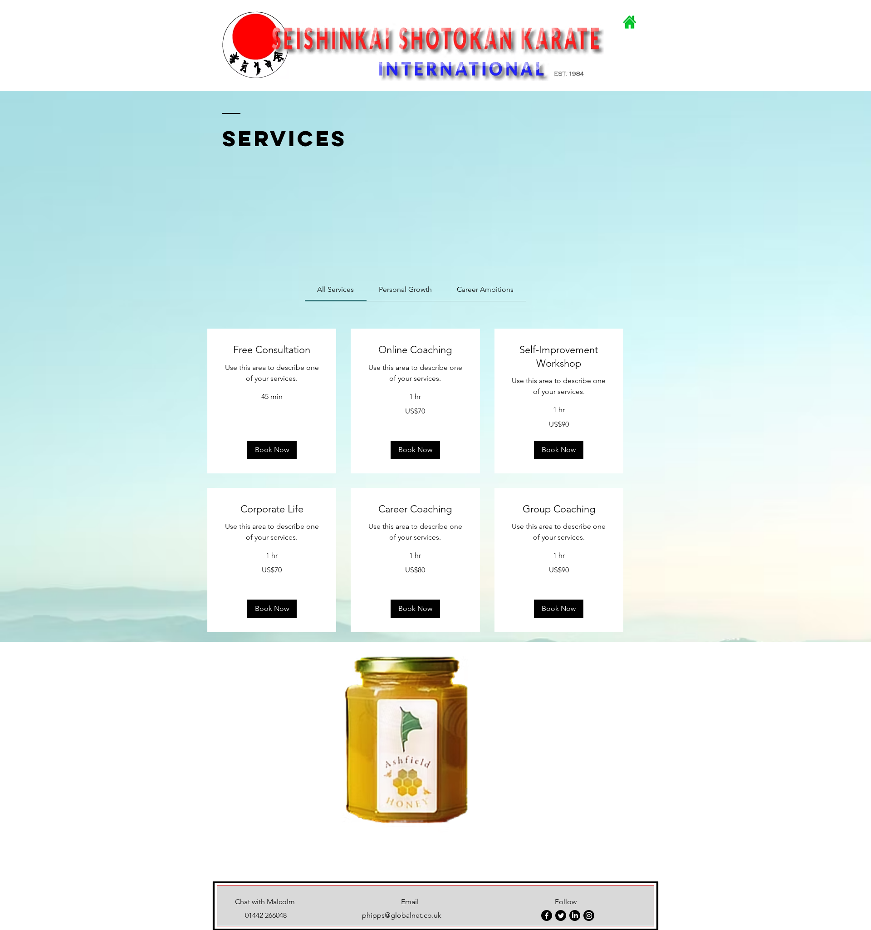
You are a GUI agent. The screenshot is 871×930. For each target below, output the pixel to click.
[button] (272, 450)
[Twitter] (560, 915)
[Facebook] (546, 915)
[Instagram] (588, 915)
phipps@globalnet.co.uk (401, 915)
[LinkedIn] (574, 915)
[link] (335, 289)
